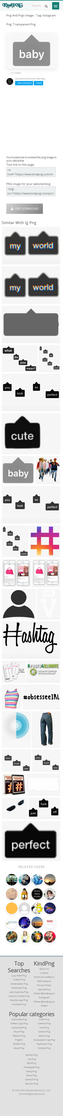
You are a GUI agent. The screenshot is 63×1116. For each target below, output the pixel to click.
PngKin (19, 1039)
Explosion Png (44, 1043)
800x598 (36, 555)
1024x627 (35, 817)
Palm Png (44, 1019)
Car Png (31, 1059)
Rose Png (19, 1031)
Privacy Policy (44, 985)
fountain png (19, 1004)
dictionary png (19, 987)
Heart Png (19, 1048)
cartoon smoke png (18, 996)
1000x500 (33, 680)
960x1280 (9, 521)
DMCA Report (44, 981)
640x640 (8, 341)
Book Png (32, 1075)
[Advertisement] (31, 120)
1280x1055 (10, 482)
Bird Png (31, 1063)
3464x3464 (10, 301)
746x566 (8, 769)
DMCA (38, 83)
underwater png (19, 983)
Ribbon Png (19, 1035)
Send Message (24, 83)
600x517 (8, 793)
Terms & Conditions (44, 976)
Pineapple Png (31, 1067)
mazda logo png (19, 1000)
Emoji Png (31, 1071)
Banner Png (31, 1083)
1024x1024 (10, 262)
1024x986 (39, 585)
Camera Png (44, 1023)
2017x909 (34, 793)
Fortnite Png (44, 1048)
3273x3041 (10, 680)
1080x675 (9, 656)
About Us (44, 968)
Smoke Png (44, 1031)
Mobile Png (19, 1043)
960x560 (29, 707)
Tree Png (44, 1027)
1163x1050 (10, 617)
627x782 (8, 745)
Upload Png (44, 989)
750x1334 (42, 482)
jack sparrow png (19, 992)
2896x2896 (10, 555)
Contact (44, 972)
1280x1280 (10, 707)
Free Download (25, 209)
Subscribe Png (19, 1019)
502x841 (43, 617)
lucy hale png (19, 975)
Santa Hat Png (18, 1027)
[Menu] (55, 5)
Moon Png (44, 1035)
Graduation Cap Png (44, 1039)
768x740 (8, 585)
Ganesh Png (31, 1079)
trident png (19, 979)
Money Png (31, 1054)
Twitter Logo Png (19, 1023)
